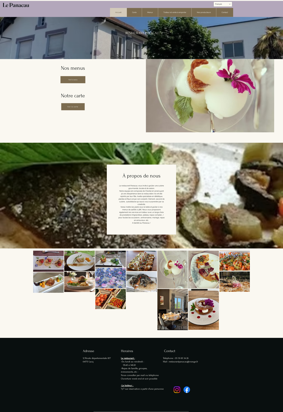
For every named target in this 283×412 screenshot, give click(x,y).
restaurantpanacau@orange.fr (183, 361)
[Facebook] (186, 389)
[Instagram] (177, 389)
